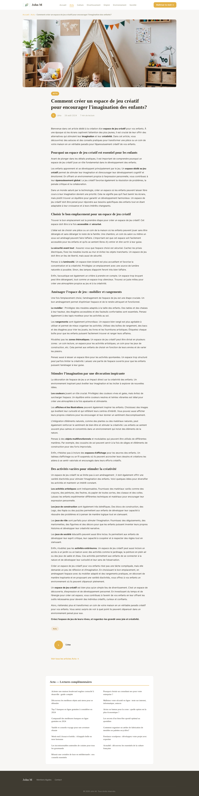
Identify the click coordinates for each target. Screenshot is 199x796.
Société (133, 5)
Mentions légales (44, 780)
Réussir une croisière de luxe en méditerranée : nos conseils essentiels (72, 755)
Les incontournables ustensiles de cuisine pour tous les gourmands (73, 746)
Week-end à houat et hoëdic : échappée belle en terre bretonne (71, 737)
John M (37, 4)
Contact (58, 780)
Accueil (63, 5)
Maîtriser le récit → (165, 5)
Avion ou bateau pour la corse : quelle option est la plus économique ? (124, 710)
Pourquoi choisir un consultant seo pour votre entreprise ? (122, 692)
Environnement (119, 5)
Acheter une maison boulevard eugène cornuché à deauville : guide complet (72, 692)
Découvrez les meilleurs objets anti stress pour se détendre (72, 701)
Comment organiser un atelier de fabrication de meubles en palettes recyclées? (123, 728)
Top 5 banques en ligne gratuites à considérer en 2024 (71, 710)
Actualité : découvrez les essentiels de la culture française (123, 746)
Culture (80, 5)
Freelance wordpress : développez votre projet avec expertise (125, 737)
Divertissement (93, 5)
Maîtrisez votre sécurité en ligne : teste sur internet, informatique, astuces (124, 701)
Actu (72, 5)
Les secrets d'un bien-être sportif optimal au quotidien (121, 719)
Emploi (107, 5)
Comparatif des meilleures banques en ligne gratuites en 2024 (69, 719)
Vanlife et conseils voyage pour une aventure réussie (70, 728)
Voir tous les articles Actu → (65, 658)
